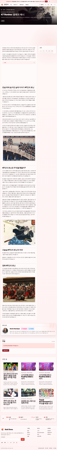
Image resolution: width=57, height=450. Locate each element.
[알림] (51, 5)
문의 (38, 434)
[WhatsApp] (17, 442)
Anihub (49, 430)
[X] (8, 442)
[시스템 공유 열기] (41, 51)
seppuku (4, 130)
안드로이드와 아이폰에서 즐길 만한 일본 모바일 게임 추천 (10, 376)
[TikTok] (14, 442)
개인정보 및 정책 (41, 448)
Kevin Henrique (15, 328)
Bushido (7, 55)
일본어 (28, 432)
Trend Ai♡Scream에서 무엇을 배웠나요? (46, 401)
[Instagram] (11, 442)
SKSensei (21, 4)
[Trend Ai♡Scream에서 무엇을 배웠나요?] (46, 393)
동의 (46, 1)
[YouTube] (2, 442)
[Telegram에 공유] (52, 51)
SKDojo (27, 4)
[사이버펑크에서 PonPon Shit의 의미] (28, 366)
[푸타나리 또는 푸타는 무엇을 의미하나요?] (10, 393)
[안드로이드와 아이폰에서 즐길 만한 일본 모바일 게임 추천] (10, 366)
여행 (28, 436)
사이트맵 (54, 448)
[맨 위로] (55, 5)
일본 (28, 430)
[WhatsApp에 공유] (49, 51)
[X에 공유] (43, 51)
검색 (23, 439)
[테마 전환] (48, 5)
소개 (38, 430)
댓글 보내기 (5, 350)
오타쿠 (4, 9)
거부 (49, 1)
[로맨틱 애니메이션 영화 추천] (28, 393)
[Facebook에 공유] (46, 51)
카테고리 (15, 4)
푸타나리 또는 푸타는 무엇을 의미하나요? (9, 402)
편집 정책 (39, 436)
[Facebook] (5, 442)
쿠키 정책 (42, 1)
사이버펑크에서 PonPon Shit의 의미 (27, 377)
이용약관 (50, 448)
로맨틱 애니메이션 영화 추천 (28, 402)
